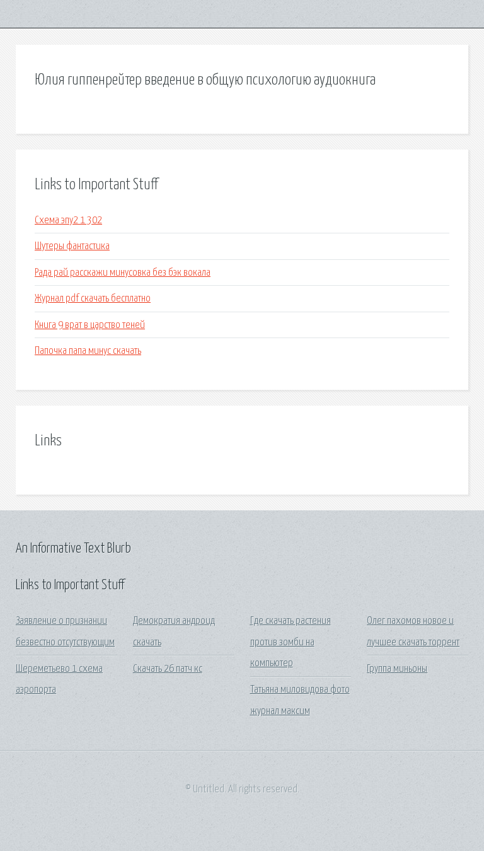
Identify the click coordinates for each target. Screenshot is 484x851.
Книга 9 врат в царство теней (90, 325)
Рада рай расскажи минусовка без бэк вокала (122, 272)
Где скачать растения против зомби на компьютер (290, 642)
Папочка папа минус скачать (88, 351)
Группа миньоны (397, 669)
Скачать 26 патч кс (167, 669)
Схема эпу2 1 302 (68, 220)
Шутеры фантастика (72, 246)
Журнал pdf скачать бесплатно (93, 298)
